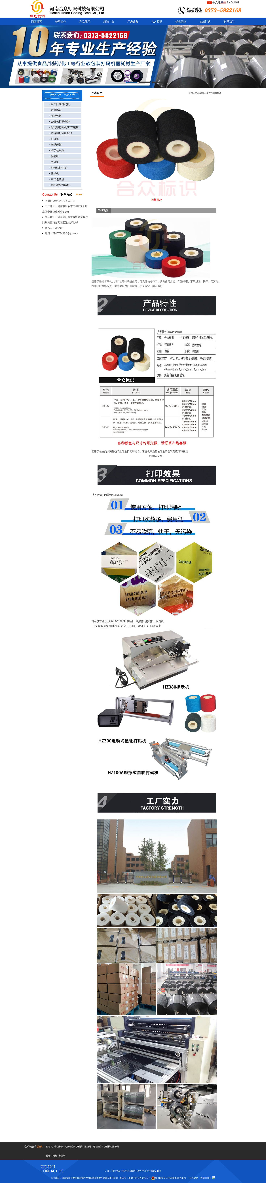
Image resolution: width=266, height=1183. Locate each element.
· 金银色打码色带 (59, 121)
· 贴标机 (54, 173)
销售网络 (181, 21)
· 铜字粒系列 (56, 150)
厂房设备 (132, 21)
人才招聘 (156, 21)
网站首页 (36, 21)
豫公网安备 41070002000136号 (170, 1178)
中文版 (216, 2)
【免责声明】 (205, 1178)
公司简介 (60, 21)
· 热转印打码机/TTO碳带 (64, 127)
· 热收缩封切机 (58, 167)
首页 (191, 93)
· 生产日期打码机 (59, 104)
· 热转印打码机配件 (60, 133)
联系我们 (229, 21)
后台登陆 (193, 1178)
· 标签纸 (54, 156)
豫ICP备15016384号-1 (139, 1178)
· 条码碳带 (55, 144)
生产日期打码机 (213, 93)
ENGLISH (232, 2)
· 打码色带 (55, 115)
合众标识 (58, 1146)
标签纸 (62, 1155)
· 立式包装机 (56, 179)
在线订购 (205, 21)
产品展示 (84, 21)
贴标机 (49, 1146)
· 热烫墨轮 (55, 109)
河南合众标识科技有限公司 (78, 1146)
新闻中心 (108, 21)
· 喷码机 (54, 161)
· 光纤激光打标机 (59, 185)
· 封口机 (54, 138)
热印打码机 (51, 1155)
